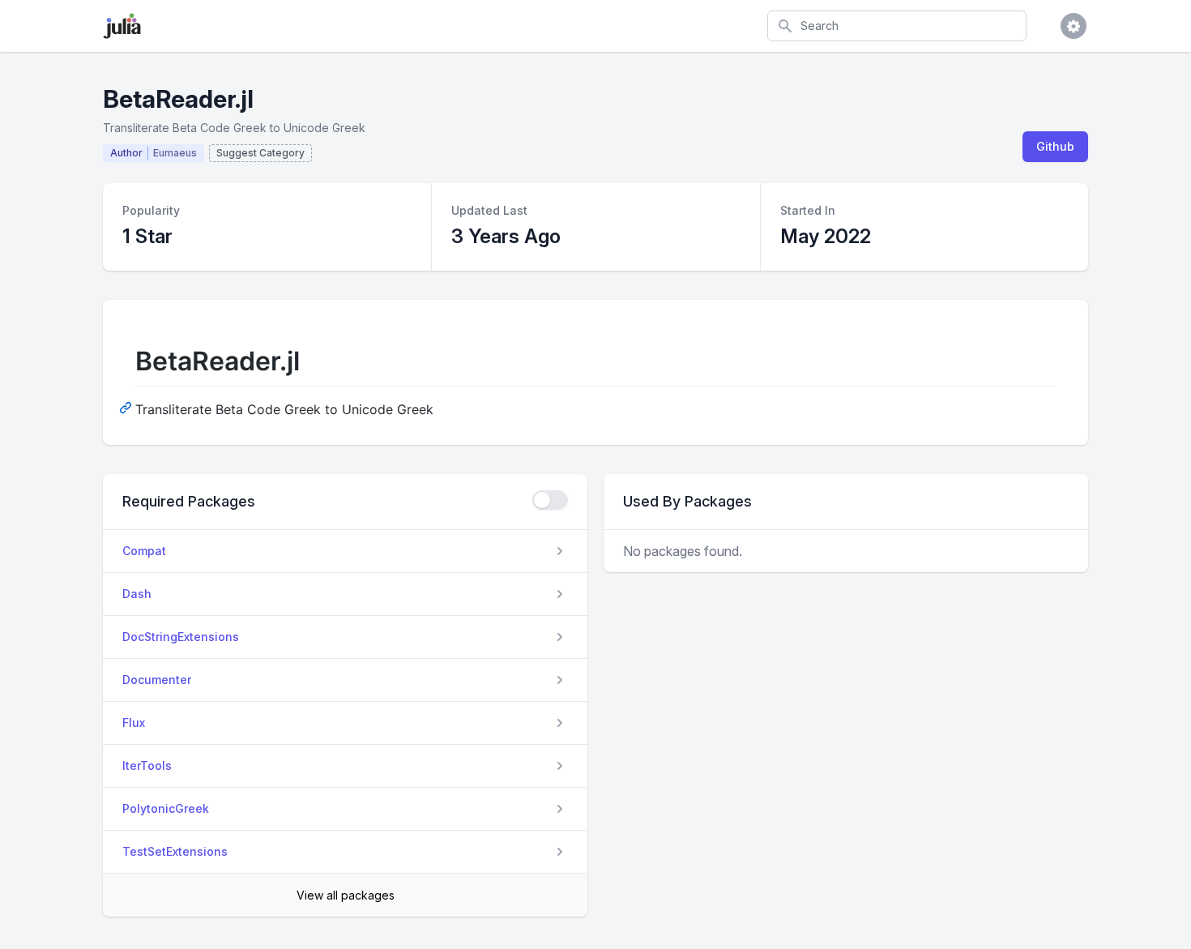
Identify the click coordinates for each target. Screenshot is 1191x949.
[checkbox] (550, 500)
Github (1055, 146)
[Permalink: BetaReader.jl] (127, 407)
